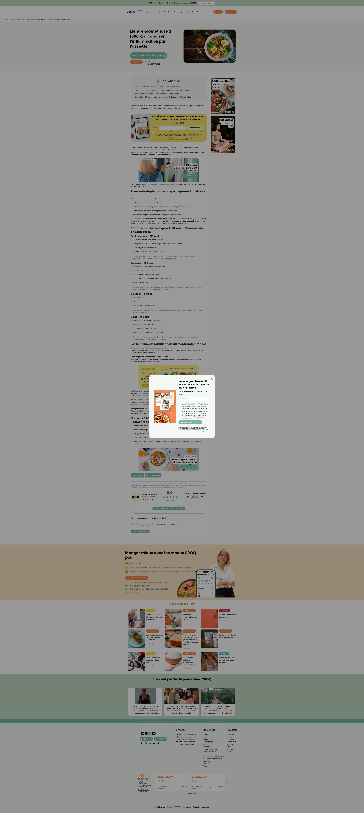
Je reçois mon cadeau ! (190, 422)
